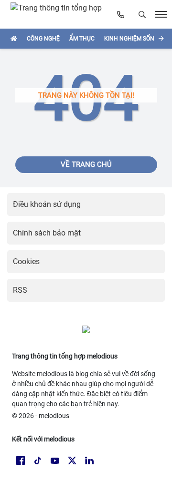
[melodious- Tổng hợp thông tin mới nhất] (60, 14)
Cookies (26, 261)
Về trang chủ (86, 164)
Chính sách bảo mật (47, 232)
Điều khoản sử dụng (47, 204)
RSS (20, 290)
